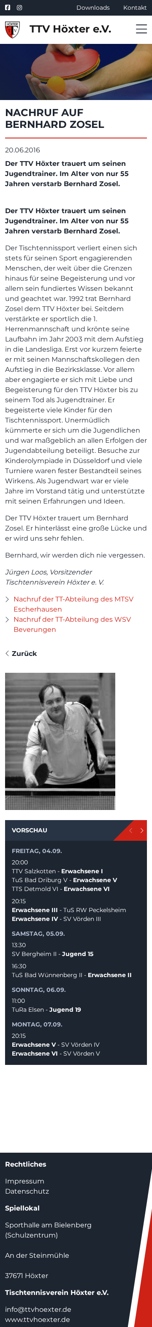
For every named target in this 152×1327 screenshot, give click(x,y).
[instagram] (19, 8)
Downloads (93, 7)
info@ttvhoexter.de (38, 1309)
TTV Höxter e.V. (69, 28)
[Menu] (139, 29)
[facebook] (9, 8)
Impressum (24, 1181)
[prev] (131, 830)
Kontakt (135, 7)
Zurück (23, 654)
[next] (141, 830)
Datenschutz (27, 1191)
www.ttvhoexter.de (37, 1320)
